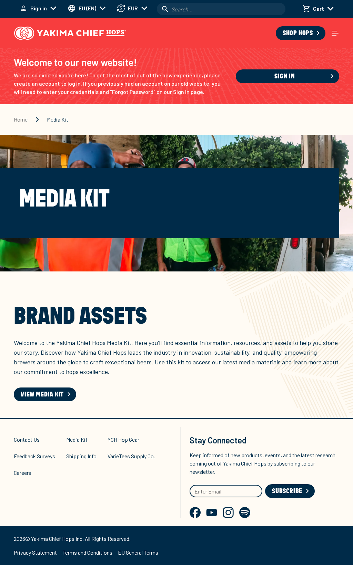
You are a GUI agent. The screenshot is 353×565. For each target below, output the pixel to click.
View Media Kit (42, 394)
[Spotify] (244, 512)
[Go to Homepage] (70, 33)
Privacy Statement (35, 552)
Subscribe (287, 491)
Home (21, 119)
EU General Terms (138, 552)
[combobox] (221, 9)
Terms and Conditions (87, 552)
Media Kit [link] (57, 119)
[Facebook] (195, 512)
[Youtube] (211, 512)
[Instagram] (228, 512)
